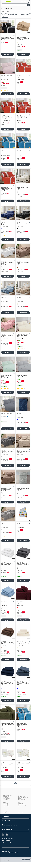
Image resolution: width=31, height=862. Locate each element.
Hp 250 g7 (19, 798)
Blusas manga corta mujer (22, 805)
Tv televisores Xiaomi (21, 804)
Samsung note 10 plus (6, 796)
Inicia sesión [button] (24, 1)
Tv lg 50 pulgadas (5, 797)
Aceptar (26, 859)
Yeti (18, 795)
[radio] (1, 90)
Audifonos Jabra (20, 812)
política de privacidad (8, 860)
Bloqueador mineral (6, 789)
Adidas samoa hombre (6, 798)
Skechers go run (5, 794)
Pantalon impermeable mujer (7, 795)
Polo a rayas (20, 794)
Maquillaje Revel (20, 789)
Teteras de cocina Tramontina (23, 797)
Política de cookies (6, 840)
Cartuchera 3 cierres (21, 807)
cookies (15, 860)
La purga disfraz (5, 799)
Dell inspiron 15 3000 (21, 796)
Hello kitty (4, 802)
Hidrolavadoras (20, 806)
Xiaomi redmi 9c (5, 804)
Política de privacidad (7, 842)
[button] (15, 5)
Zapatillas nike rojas (6, 806)
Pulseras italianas (5, 803)
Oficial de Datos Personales (8, 845)
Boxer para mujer (5, 805)
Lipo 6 (19, 811)
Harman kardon (20, 803)
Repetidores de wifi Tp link (7, 807)
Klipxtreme (20, 793)
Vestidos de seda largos (21, 799)
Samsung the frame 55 (6, 812)
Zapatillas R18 (5, 793)
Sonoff (19, 802)
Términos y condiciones (7, 838)
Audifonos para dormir (6, 811)
